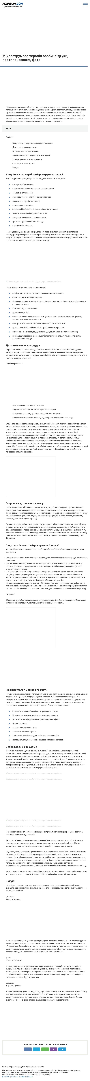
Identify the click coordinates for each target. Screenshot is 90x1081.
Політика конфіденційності (22, 1077)
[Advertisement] (45, 30)
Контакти (6, 1077)
